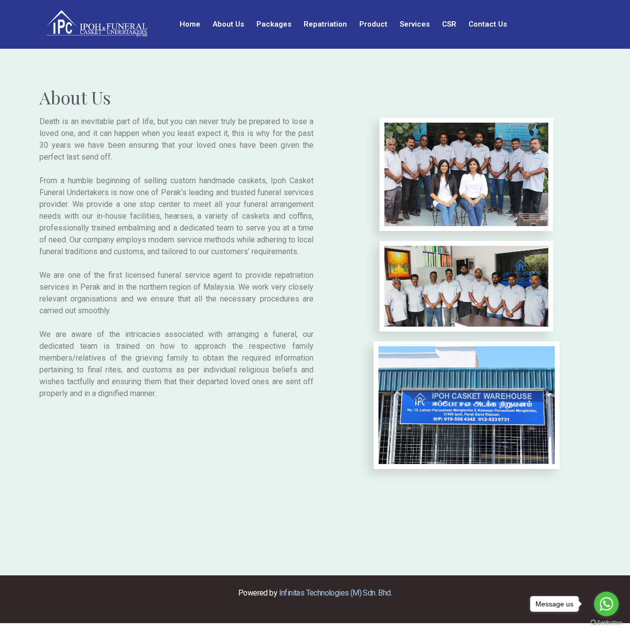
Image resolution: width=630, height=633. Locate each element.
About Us (228, 24)
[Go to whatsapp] (606, 604)
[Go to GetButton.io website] (606, 623)
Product (373, 24)
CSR (449, 24)
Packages (273, 24)
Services (415, 24)
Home (190, 24)
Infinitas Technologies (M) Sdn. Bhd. (335, 593)
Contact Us (488, 24)
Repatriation (325, 24)
